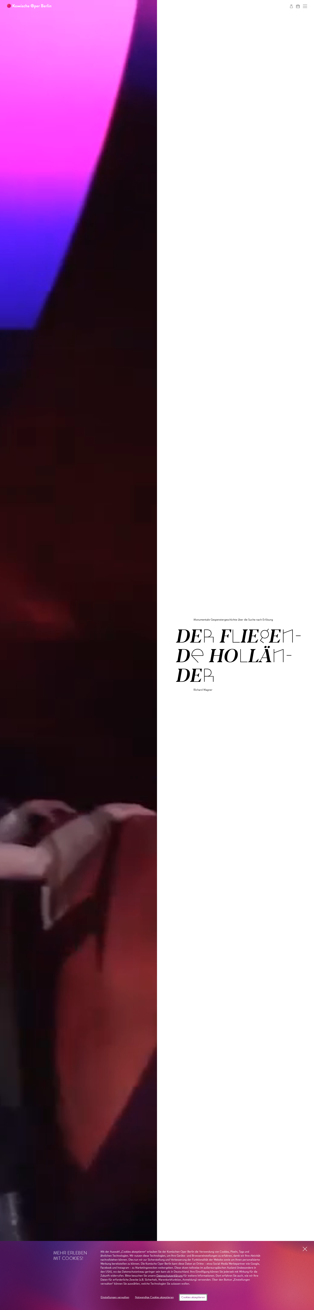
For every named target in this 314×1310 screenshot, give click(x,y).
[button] (305, 6)
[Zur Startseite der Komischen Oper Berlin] (29, 6)
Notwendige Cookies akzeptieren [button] (154, 1297)
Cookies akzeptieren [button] (193, 1297)
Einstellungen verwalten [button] (115, 1297)
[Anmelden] (291, 6)
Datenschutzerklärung (169, 1276)
